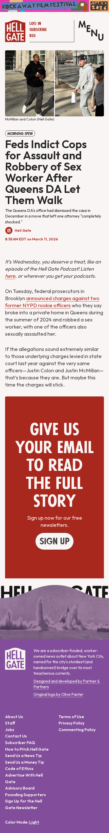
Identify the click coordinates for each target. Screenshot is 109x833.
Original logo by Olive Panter (58, 694)
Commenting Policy (77, 729)
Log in (35, 24)
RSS (32, 36)
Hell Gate (23, 230)
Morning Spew (20, 133)
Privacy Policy (71, 723)
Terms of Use (71, 716)
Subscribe (38, 30)
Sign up (54, 541)
